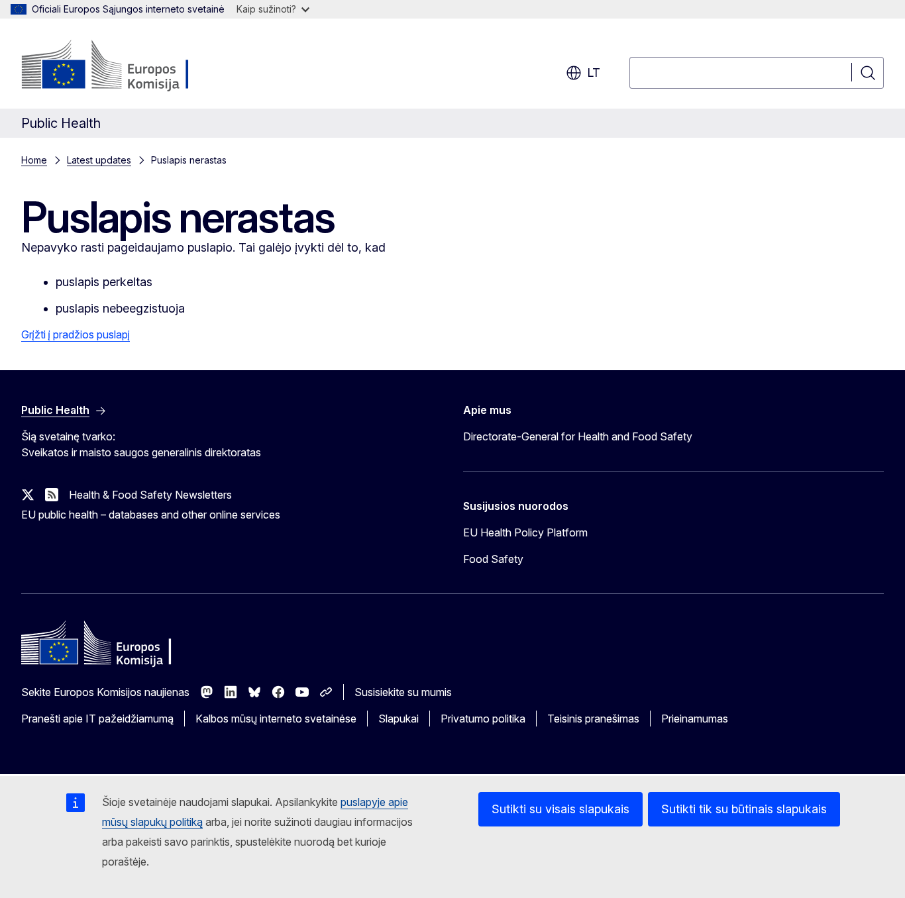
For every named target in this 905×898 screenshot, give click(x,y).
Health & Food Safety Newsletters (150, 494)
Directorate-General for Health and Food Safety (577, 436)
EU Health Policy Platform (525, 532)
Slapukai (398, 718)
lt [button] (593, 72)
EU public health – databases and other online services (150, 514)
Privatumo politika (483, 718)
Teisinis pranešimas (593, 718)
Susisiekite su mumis (403, 692)
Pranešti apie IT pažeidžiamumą (97, 718)
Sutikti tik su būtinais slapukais (744, 809)
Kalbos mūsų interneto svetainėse (275, 718)
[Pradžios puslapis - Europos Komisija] (128, 66)
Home (34, 160)
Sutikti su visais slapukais (560, 809)
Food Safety (493, 559)
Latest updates (99, 160)
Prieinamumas (694, 718)
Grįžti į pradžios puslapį (75, 334)
